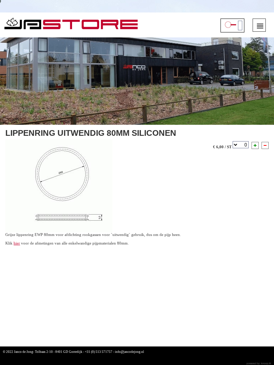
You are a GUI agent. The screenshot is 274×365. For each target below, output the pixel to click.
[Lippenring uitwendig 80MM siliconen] (58, 185)
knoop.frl (266, 363)
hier (17, 243)
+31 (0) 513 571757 (98, 352)
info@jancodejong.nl (129, 352)
